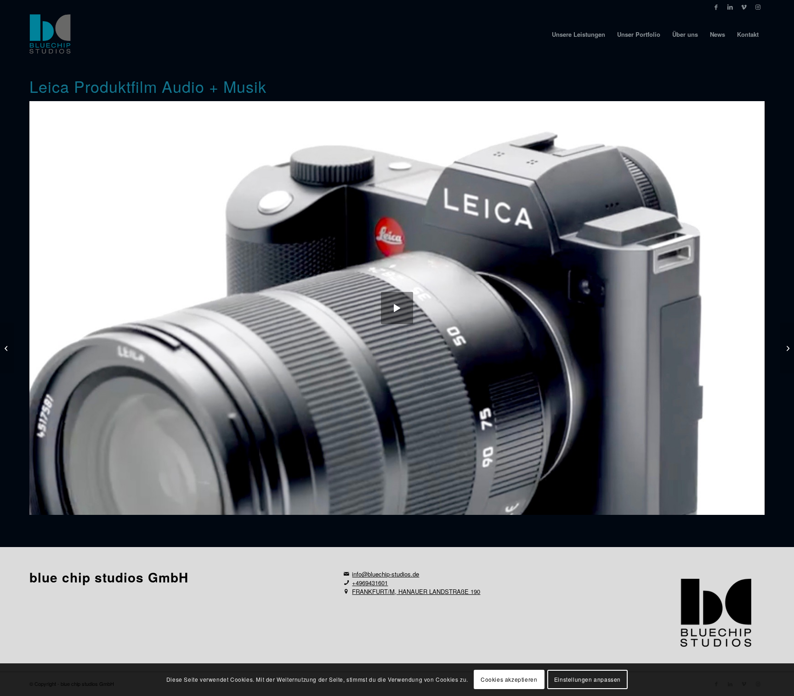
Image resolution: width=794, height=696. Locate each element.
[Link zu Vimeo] (743, 7)
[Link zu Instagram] (758, 7)
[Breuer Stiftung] (7, 348)
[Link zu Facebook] (716, 7)
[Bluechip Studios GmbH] (50, 34)
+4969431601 (370, 582)
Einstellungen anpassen (587, 680)
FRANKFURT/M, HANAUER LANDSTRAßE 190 (416, 591)
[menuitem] (578, 34)
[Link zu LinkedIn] (730, 7)
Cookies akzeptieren (509, 680)
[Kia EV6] (787, 348)
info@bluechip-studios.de (385, 574)
